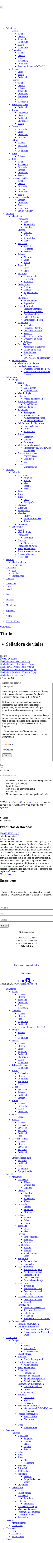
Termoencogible (31, 276)
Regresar (6, 626)
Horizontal (28, 249)
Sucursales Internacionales (26, 965)
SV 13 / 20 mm (13, 621)
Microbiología (24, 393)
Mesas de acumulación (28, 363)
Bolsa (26, 259)
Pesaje (21, 44)
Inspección (23, 47)
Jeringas (15, 69)
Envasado (22, 129)
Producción (23, 219)
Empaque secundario (21, 197)
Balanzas (28, 385)
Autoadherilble (30, 300)
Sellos (20, 491)
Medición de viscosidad (29, 445)
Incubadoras (29, 431)
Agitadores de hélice (33, 420)
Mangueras (23, 505)
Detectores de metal (33, 330)
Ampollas (16, 50)
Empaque (22, 137)
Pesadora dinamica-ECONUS (31, 66)
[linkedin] (33, 981)
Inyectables (29, 325)
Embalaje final (24, 344)
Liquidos (28, 227)
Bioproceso (29, 543)
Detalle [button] (6, 770)
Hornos (27, 428)
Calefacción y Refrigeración (31, 423)
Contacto (10, 578)
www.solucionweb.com (26, 983)
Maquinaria (17, 216)
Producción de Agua (27, 546)
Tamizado (28, 442)
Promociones (18, 575)
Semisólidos (29, 238)
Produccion (23, 112)
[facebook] (28, 980)
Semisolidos (29, 224)
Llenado (21, 36)
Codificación (24, 284)
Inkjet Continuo (31, 292)
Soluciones (11, 28)
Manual (27, 289)
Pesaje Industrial (25, 306)
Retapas (27, 488)
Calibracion (17, 565)
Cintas (26, 499)
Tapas (26, 268)
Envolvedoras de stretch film (37, 358)
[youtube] (23, 981)
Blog (14, 570)
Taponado (22, 39)
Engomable (29, 303)
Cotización (11, 583)
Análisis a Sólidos (26, 554)
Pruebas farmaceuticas (28, 453)
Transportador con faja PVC (37, 369)
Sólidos (27, 221)
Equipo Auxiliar (25, 210)
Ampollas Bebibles (32, 518)
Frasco (27, 262)
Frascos (15, 80)
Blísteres (28, 516)
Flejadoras (28, 355)
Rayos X (28, 333)
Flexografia (29, 502)
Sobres (15, 140)
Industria (10, 213)
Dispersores (29, 437)
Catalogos (16, 573)
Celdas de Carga (31, 317)
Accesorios (23, 557)
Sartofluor (28, 537)
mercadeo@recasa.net (26, 943)
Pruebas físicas (30, 456)
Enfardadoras (30, 352)
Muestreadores (30, 467)
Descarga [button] (7, 820)
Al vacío (28, 257)
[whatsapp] (19, 981)
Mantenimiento (19, 562)
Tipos (20, 494)
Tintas (20, 497)
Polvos (27, 235)
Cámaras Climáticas (33, 426)
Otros (20, 464)
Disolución (29, 458)
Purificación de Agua (27, 401)
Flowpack (28, 279)
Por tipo (27, 287)
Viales (15, 31)
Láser (26, 295)
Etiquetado (23, 96)
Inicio (8, 594)
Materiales (22, 513)
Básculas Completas (33, 309)
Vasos (14, 153)
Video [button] (5, 818)
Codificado (23, 42)
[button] (9, 658)
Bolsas (15, 126)
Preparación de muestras (29, 415)
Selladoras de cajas (32, 349)
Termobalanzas (31, 390)
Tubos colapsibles (20, 104)
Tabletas (15, 159)
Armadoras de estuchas (34, 347)
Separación (23, 409)
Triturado (22, 434)
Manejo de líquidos (26, 407)
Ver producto (6, 874)
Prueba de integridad (33, 398)
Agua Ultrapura (31, 404)
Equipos (15, 379)
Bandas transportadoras (28, 366)
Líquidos (28, 232)
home (8, 586)
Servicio (10, 559)
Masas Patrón (30, 387)
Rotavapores (29, 412)
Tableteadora (24, 510)
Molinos (27, 439)
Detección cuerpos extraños (30, 336)
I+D (25, 461)
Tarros (15, 110)
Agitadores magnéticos (34, 418)
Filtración (22, 396)
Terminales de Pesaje (33, 319)
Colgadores (23, 524)
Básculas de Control (33, 328)
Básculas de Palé (31, 314)
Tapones (27, 486)
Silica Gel (22, 507)
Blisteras (28, 251)
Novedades (11, 567)
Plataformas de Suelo (33, 311)
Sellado (21, 72)
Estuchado (28, 281)
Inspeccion (23, 61)
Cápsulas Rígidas (20, 178)
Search (9, 589)
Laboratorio (11, 377)
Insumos (21, 33)
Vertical (27, 246)
